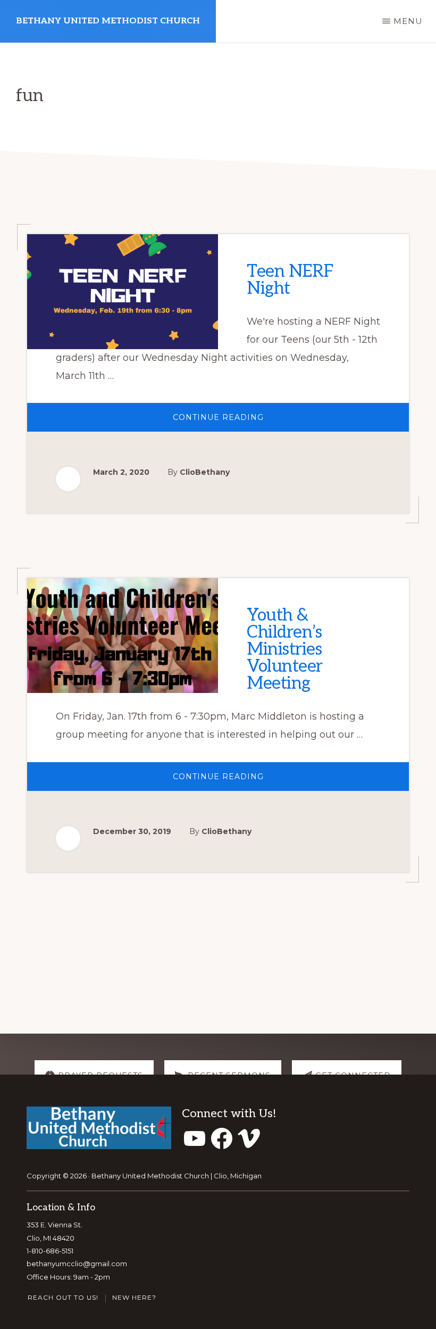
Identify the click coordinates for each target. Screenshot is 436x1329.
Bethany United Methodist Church (108, 21)
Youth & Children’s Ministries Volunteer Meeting (285, 649)
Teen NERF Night (290, 280)
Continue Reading (233, 422)
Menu (408, 21)
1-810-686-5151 (50, 1251)
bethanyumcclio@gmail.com (77, 1263)
